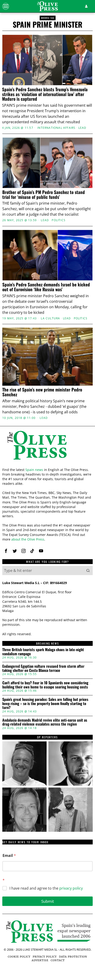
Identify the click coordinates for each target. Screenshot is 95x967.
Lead (82, 128)
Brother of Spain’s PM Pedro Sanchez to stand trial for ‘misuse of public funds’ (43, 194)
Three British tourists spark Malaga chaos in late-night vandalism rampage (43, 652)
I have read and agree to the (46, 888)
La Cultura (50, 318)
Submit (47, 901)
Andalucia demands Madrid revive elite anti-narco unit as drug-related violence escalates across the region (44, 722)
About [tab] (78, 394)
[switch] (83, 485)
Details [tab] (47, 394)
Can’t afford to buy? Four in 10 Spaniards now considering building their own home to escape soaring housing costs (45, 685)
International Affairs (56, 128)
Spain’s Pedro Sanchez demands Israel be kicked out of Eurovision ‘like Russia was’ (46, 287)
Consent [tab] (17, 394)
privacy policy (71, 888)
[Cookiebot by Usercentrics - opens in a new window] (69, 381)
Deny (47, 579)
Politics (58, 220)
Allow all (48, 538)
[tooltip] (24, 763)
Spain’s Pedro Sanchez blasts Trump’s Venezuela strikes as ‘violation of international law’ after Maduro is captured (45, 94)
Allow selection (47, 558)
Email (9, 855)
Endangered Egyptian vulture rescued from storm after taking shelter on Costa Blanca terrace (43, 668)
